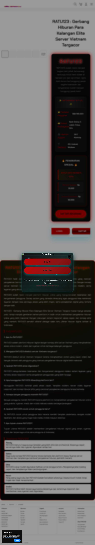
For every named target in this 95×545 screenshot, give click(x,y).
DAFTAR (47, 270)
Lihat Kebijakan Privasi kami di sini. (11, 537)
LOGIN (47, 262)
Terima (17, 540)
